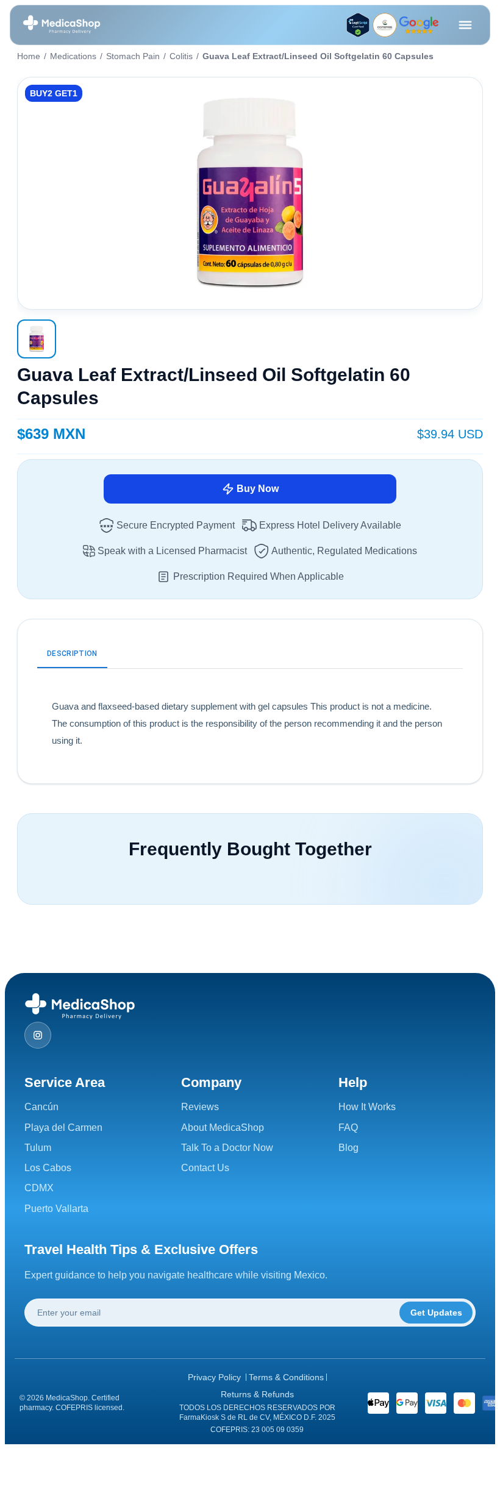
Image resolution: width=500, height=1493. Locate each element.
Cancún (41, 1107)
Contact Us (205, 1168)
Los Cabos (47, 1168)
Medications (73, 56)
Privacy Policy (214, 1377)
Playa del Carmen (63, 1127)
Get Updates (436, 1312)
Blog (348, 1147)
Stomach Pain (133, 56)
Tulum (37, 1147)
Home (28, 56)
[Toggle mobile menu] (465, 25)
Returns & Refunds (257, 1394)
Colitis (181, 56)
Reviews (200, 1107)
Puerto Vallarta (56, 1208)
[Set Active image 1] (36, 338)
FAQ (348, 1127)
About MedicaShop (222, 1127)
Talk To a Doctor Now (227, 1147)
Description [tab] (72, 653)
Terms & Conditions (286, 1377)
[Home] (62, 25)
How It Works (367, 1107)
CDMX (39, 1188)
